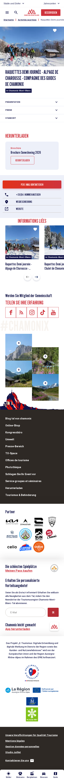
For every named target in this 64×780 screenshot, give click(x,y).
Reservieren (51, 12)
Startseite (9, 20)
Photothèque (13, 467)
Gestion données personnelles (22, 746)
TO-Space (11, 453)
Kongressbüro (13, 432)
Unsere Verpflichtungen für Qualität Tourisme (31, 735)
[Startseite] (32, 13)
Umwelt (9, 439)
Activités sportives (27, 20)
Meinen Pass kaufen (18, 570)
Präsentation (12, 102)
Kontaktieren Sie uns (17, 760)
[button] (29, 64)
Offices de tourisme (17, 460)
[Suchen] (16, 12)
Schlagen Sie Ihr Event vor (20, 474)
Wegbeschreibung (24, 201)
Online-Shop (12, 425)
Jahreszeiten (50, 3)
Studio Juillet (13, 752)
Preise (8, 110)
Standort (10, 118)
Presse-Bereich (14, 446)
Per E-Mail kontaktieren (32, 184)
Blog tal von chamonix (18, 418)
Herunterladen (22, 160)
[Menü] (7, 12)
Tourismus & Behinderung (20, 495)
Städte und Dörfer (12, 3)
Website (19, 209)
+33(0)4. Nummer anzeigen (28, 194)
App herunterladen (17, 629)
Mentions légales (15, 741)
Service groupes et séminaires (23, 481)
